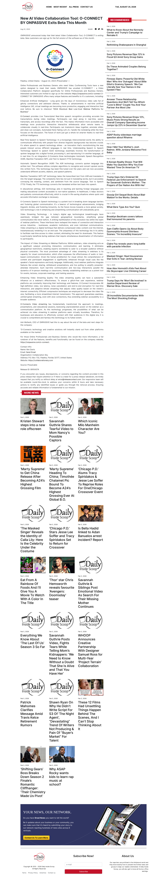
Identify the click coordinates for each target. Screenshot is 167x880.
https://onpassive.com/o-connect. (35, 342)
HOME (49, 7)
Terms (24, 873)
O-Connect (25, 116)
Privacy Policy (33, 873)
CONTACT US (86, 7)
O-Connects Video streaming (33, 304)
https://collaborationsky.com (40, 360)
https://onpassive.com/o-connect (86, 93)
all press (74, 7)
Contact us (51, 873)
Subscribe (83, 871)
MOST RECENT (60, 7)
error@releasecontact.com (69, 379)
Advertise (43, 873)
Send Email (31, 352)
